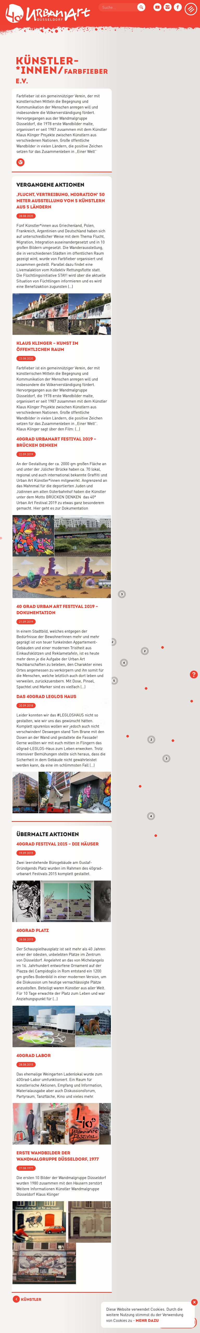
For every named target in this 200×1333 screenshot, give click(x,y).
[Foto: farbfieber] (69, 1222)
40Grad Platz (32, 930)
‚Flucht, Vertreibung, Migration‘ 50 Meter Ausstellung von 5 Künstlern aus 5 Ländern (60, 201)
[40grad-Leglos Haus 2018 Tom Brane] (25, 792)
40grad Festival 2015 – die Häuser (57, 844)
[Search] (141, 7)
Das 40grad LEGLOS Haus (46, 696)
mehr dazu (147, 1320)
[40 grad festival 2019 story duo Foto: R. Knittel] (33, 536)
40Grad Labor (33, 1055)
